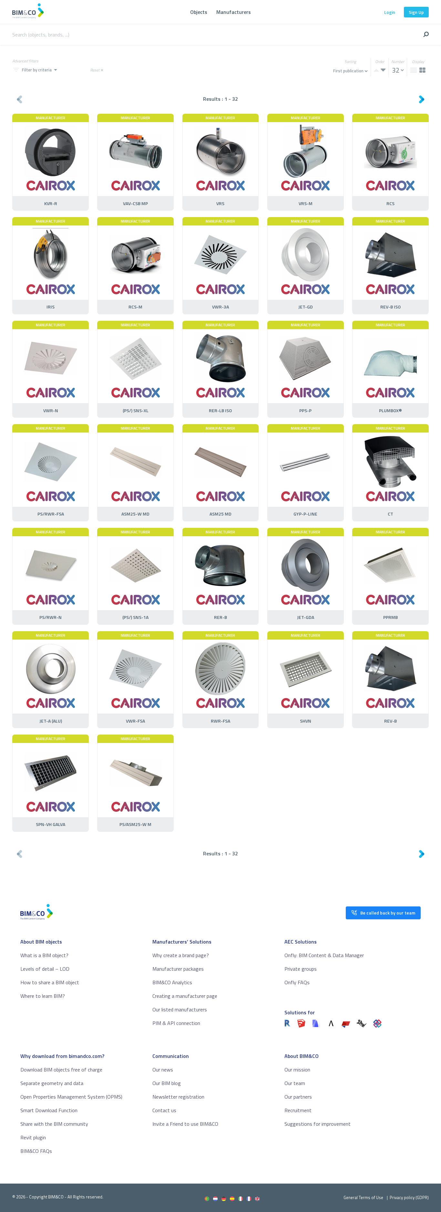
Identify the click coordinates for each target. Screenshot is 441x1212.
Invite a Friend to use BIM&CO (185, 1124)
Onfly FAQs (297, 982)
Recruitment (298, 1110)
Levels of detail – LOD (44, 969)
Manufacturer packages (178, 969)
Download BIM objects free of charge (61, 1069)
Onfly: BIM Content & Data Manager (324, 955)
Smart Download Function (48, 1110)
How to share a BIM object (49, 982)
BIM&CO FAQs (36, 1151)
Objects (198, 12)
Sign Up (416, 12)
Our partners (298, 1097)
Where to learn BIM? (42, 996)
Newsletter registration (178, 1097)
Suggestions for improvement (317, 1124)
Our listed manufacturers (179, 1009)
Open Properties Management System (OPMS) (71, 1097)
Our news (162, 1069)
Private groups (300, 969)
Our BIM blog (166, 1083)
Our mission (297, 1069)
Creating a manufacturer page (184, 996)
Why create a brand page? (180, 955)
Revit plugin (33, 1137)
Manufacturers (233, 12)
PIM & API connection (176, 1023)
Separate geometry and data (51, 1083)
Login (389, 12)
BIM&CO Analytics (172, 982)
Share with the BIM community (54, 1124)
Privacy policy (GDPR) (409, 1197)
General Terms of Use (363, 1197)
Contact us (164, 1110)
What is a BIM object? (44, 955)
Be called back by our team (387, 912)
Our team (294, 1083)
